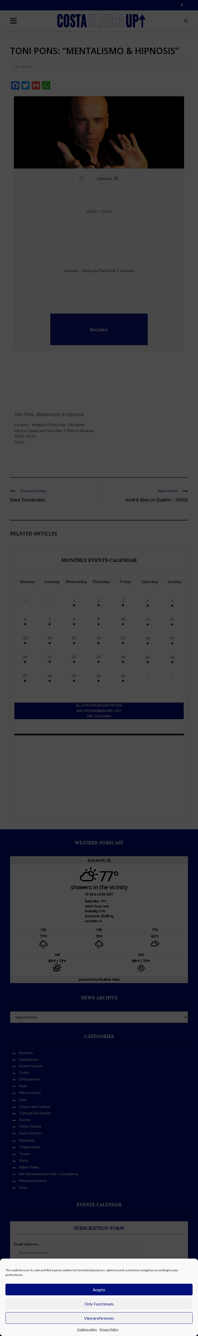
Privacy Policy (109, 1329)
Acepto (99, 1289)
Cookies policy (87, 1329)
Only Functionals (99, 1304)
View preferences (99, 1318)
